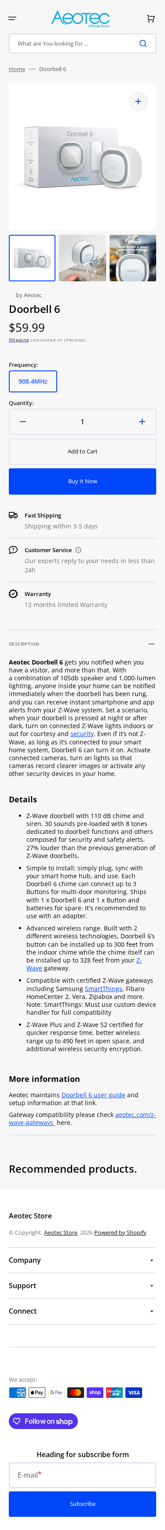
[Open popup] (78, 550)
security (82, 733)
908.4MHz (37, 384)
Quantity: (21, 403)
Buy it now (82, 481)
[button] (12, 18)
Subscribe (82, 1504)
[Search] (144, 43)
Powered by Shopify (120, 1232)
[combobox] (82, 43)
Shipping (19, 340)
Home (17, 69)
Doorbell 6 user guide (93, 1095)
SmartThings (103, 988)
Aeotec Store (60, 1232)
